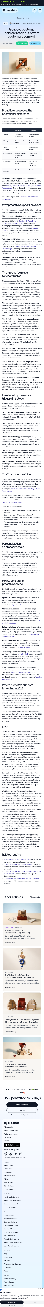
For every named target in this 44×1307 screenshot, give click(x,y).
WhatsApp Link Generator (13, 1264)
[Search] (34, 10)
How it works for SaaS (11, 1197)
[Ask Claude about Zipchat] (10, 1154)
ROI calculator (9, 1186)
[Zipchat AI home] (10, 10)
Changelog (7, 1267)
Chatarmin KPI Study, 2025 (12, 502)
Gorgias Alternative (11, 1229)
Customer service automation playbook (19, 864)
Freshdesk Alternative (11, 1239)
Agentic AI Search (19, 605)
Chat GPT (23, 43)
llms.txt (6, 1141)
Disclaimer (7, 1137)
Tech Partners (9, 1285)
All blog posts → (35, 897)
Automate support (10, 1218)
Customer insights (10, 1222)
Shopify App (8, 1165)
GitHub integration (10, 1207)
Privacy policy (8, 1127)
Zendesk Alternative (11, 1225)
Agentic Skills (23, 654)
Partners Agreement (11, 1134)
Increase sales (9, 1215)
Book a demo (22, 1110)
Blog (5, 1254)
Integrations (8, 1172)
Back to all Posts (23, 18)
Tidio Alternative (9, 1236)
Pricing (6, 1179)
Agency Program (9, 1282)
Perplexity (36, 43)
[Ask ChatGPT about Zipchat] (5, 1154)
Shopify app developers (12, 1200)
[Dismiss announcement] (42, 2)
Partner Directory (10, 1279)
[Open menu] (40, 10)
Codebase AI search (11, 1204)
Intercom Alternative (11, 1232)
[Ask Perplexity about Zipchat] (21, 1154)
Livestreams (8, 1257)
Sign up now (34, 4)
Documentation (9, 1189)
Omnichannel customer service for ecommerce (21, 878)
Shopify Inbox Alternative (12, 1242)
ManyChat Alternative (11, 1246)
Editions (7, 1260)
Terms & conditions (11, 1130)
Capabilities (8, 1169)
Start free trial (22, 1105)
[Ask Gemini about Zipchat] (16, 1154)
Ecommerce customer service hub (16, 859)
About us (7, 1271)
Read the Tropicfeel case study (22, 672)
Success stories (9, 1175)
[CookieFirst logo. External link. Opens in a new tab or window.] (1, 1290)
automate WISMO (24, 647)
